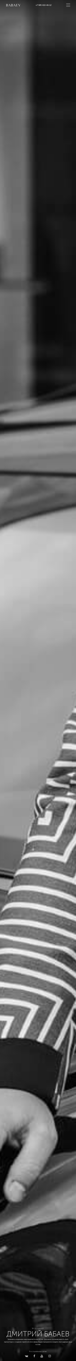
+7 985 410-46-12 (43, 5)
